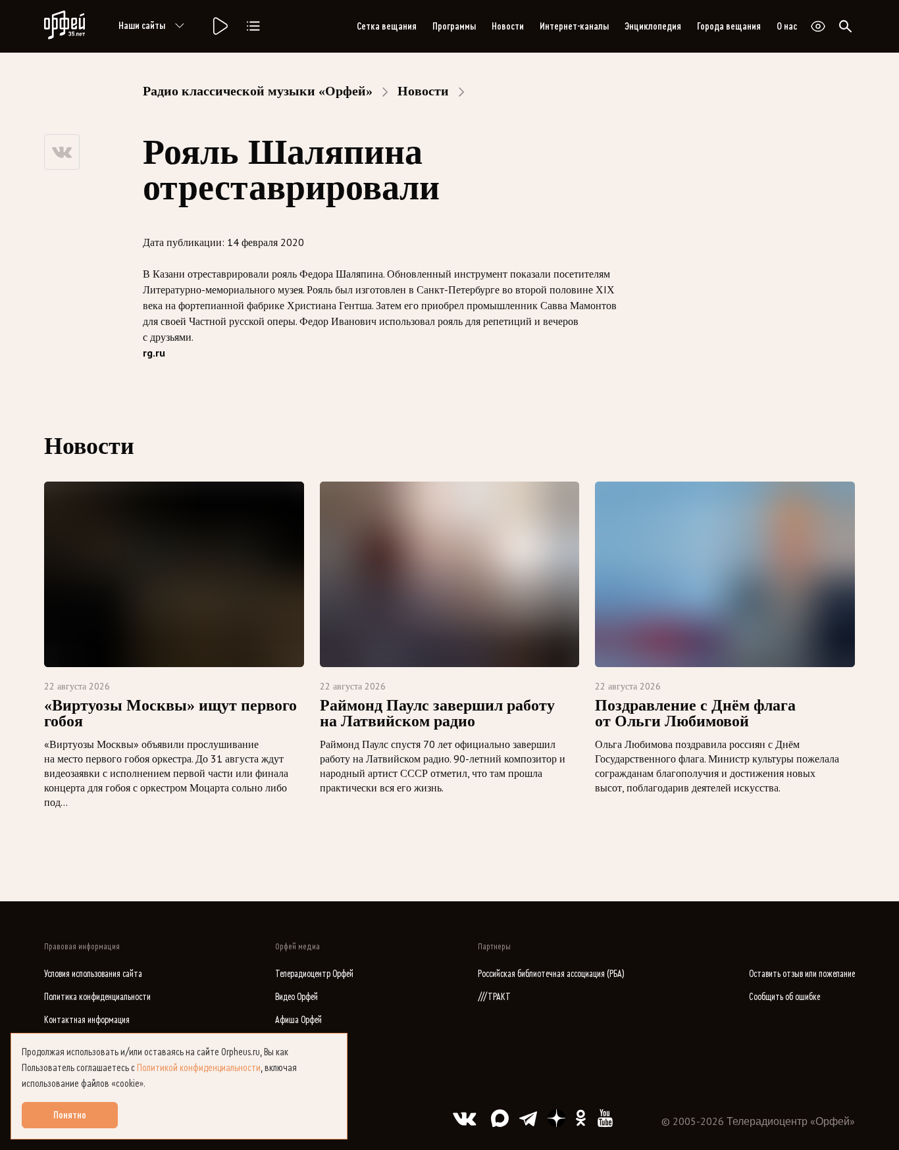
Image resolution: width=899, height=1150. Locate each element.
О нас (787, 26)
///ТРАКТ (494, 997)
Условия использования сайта (93, 974)
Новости (508, 26)
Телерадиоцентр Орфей (314, 974)
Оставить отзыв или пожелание (802, 974)
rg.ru (154, 352)
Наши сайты (141, 25)
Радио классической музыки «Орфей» (257, 91)
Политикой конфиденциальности (199, 1067)
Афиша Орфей (298, 1020)
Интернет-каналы (574, 26)
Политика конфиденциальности (97, 997)
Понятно (69, 1115)
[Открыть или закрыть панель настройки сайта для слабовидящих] (818, 26)
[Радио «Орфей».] (219, 26)
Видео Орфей (296, 997)
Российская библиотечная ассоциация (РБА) (551, 974)
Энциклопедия (653, 26)
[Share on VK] (62, 152)
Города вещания (729, 26)
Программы (454, 26)
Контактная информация (87, 1020)
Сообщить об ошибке (784, 997)
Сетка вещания (387, 26)
